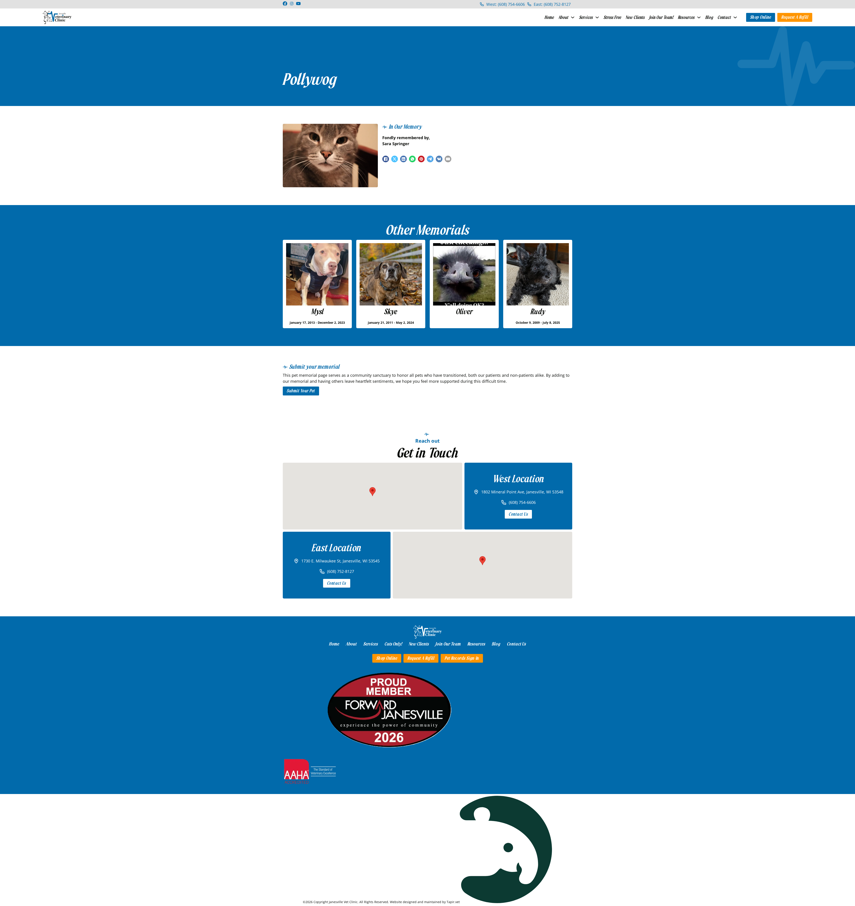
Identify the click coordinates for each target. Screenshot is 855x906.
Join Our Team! (661, 17)
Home (549, 17)
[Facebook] (385, 159)
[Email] (448, 159)
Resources (686, 17)
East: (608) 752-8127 (552, 4)
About (563, 17)
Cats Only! (393, 644)
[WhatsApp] (412, 159)
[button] (372, 491)
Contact (724, 17)
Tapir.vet (453, 902)
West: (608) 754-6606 (505, 4)
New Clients (635, 17)
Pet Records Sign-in (462, 658)
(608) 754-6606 (522, 502)
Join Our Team (448, 644)
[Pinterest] (421, 159)
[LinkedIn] (403, 159)
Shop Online (760, 17)
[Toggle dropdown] (573, 17)
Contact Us (518, 514)
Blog (709, 17)
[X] (394, 159)
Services (586, 17)
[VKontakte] (439, 159)
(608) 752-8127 (340, 571)
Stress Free (612, 17)
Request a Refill (794, 17)
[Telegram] (430, 159)
